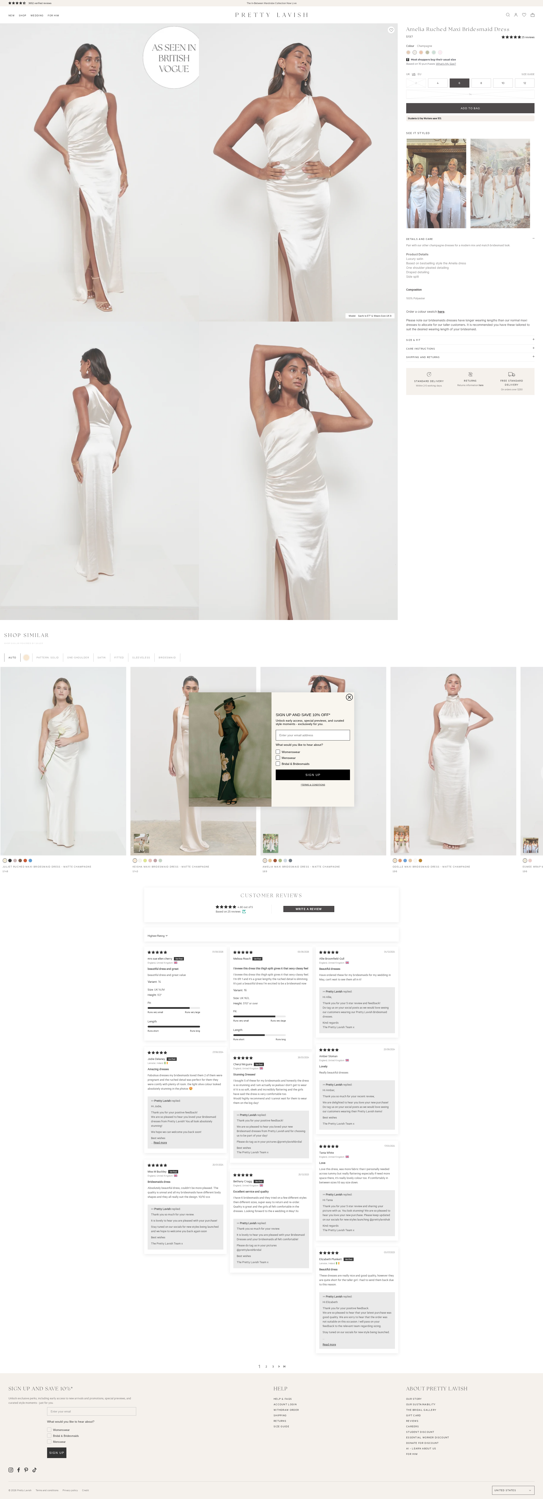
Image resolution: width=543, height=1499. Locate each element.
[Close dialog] (349, 697)
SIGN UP (312, 775)
